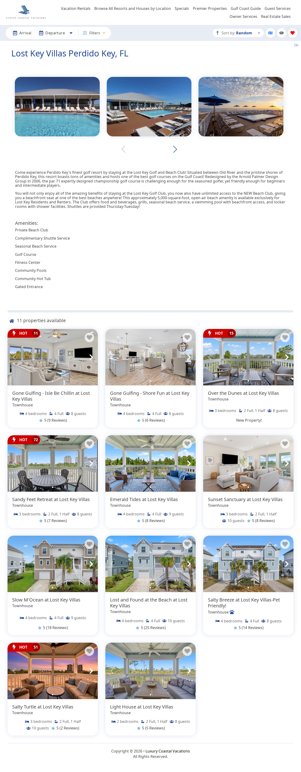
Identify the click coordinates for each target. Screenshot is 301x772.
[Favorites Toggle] (292, 32)
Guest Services (278, 8)
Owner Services (243, 16)
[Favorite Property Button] (89, 337)
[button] (175, 149)
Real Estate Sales (276, 16)
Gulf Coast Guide (246, 8)
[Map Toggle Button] (270, 32)
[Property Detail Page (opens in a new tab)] (53, 357)
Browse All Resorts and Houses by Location (132, 8)
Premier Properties (210, 8)
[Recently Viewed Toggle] (281, 32)
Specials (182, 8)
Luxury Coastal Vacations (168, 751)
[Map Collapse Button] (297, 45)
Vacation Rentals (76, 8)
